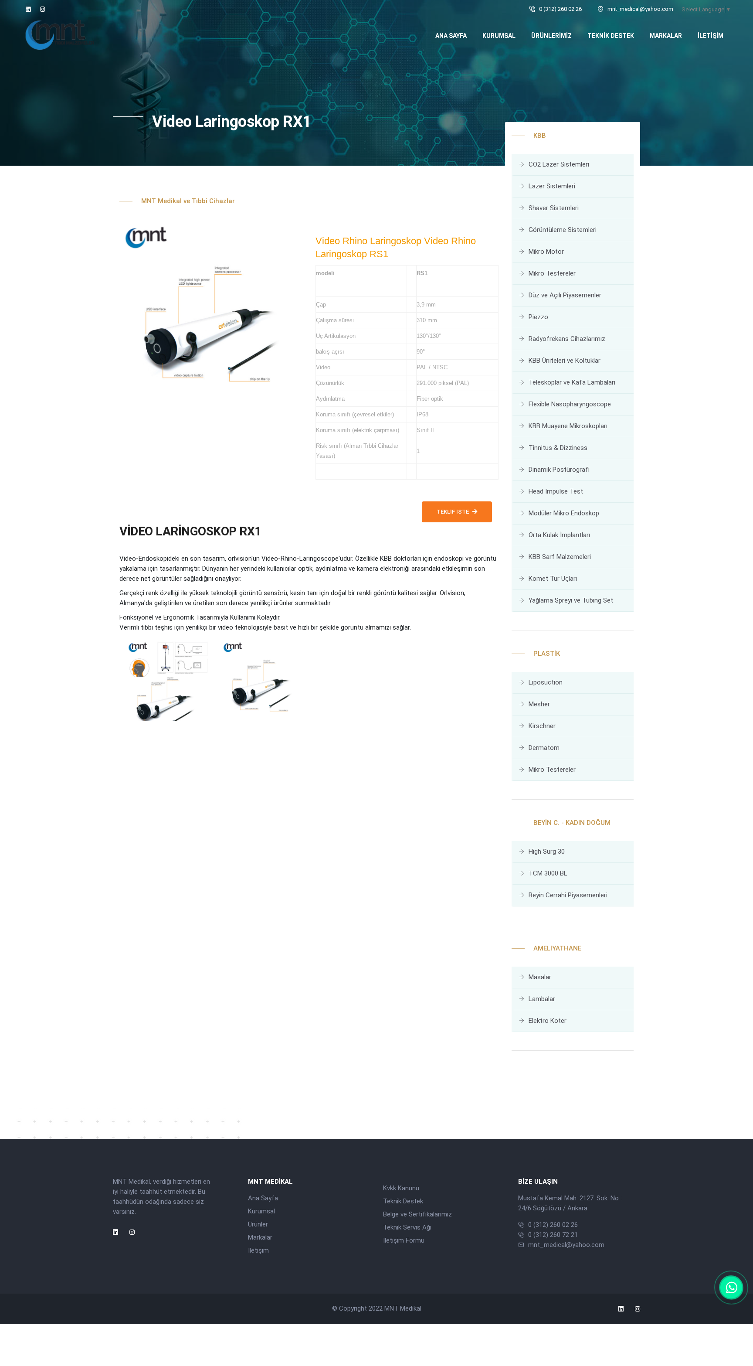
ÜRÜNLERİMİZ (551, 35)
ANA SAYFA (451, 35)
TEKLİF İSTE (453, 511)
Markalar (260, 1237)
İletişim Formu (403, 1240)
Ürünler (258, 1224)
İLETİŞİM (710, 35)
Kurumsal (261, 1211)
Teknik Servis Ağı (407, 1227)
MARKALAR (666, 35)
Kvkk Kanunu (401, 1188)
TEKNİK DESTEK (610, 35)
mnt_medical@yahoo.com (566, 1245)
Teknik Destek (403, 1201)
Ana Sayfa (263, 1198)
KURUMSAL (499, 35)
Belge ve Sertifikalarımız (417, 1214)
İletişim (258, 1250)
